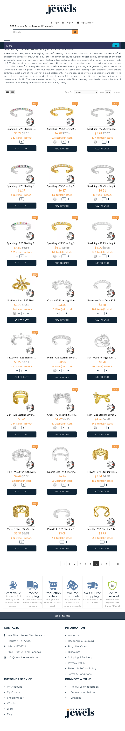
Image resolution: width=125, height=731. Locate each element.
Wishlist (11, 703)
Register (69, 22)
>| (118, 563)
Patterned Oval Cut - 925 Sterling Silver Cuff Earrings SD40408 (102, 300)
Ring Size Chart (77, 646)
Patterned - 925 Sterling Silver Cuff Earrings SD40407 (21, 357)
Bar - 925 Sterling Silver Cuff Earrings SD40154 (21, 414)
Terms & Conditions (79, 673)
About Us (73, 635)
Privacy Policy (76, 662)
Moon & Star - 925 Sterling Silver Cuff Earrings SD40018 (21, 528)
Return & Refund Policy (82, 668)
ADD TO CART (21, 148)
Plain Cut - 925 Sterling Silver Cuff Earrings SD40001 (62, 528)
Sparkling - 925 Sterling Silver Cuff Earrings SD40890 (102, 128)
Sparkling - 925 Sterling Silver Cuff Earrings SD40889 (21, 186)
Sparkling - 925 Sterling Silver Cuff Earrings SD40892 (21, 128)
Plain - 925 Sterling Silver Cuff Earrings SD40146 (21, 471)
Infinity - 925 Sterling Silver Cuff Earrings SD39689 (102, 528)
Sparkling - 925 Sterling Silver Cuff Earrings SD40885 (62, 243)
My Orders (13, 692)
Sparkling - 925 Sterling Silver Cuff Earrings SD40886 (21, 243)
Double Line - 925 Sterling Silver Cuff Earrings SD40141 (62, 471)
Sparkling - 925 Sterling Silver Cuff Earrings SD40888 (62, 186)
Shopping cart (15, 697)
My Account (14, 686)
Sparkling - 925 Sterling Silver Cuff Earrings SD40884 (102, 243)
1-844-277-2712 (16, 646)
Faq (9, 714)
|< (64, 563)
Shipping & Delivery (80, 657)
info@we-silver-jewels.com (23, 657)
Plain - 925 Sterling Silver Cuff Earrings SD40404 (62, 357)
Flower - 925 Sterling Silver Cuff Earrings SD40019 (102, 471)
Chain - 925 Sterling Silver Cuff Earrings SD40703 (62, 300)
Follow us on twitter (83, 692)
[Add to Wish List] (36, 100)
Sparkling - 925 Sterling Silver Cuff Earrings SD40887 (102, 186)
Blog (10, 708)
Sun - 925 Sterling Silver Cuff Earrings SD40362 (102, 357)
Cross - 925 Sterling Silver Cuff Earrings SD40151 (62, 414)
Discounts (74, 651)
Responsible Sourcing (81, 640)
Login (56, 22)
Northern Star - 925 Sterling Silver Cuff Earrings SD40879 (21, 300)
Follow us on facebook (84, 686)
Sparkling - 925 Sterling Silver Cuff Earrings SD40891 (62, 128)
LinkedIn (76, 697)
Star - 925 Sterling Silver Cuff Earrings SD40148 (102, 414)
